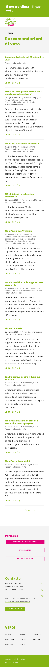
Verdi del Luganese (38, 639)
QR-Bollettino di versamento (17, 601)
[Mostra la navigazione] (43, 21)
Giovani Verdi (38, 634)
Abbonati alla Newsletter (25, 541)
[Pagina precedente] (15, 510)
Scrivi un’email (15, 609)
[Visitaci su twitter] (42, 590)
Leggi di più (11, 83)
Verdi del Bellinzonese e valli (10, 639)
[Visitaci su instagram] (42, 596)
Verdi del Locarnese (24, 639)
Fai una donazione (25, 558)
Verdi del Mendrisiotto (10, 644)
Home (10, 33)
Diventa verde (25, 550)
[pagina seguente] (34, 510)
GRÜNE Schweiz (10, 634)
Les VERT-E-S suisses (24, 634)
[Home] (10, 22)
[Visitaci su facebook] (42, 584)
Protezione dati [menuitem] (11, 662)
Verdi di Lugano (24, 644)
